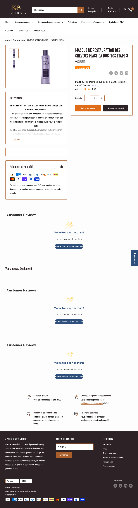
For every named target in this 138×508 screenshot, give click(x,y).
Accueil (8, 40)
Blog (104, 448)
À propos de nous (110, 453)
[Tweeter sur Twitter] (121, 73)
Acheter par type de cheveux (49, 22)
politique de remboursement (92, 403)
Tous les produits (19, 40)
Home (7, 22)
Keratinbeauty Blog (116, 22)
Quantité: (79, 98)
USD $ (24, 481)
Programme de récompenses (92, 22)
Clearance (9, 30)
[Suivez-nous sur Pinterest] (131, 486)
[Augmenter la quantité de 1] (101, 98)
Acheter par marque (22, 22)
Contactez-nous (39, 30)
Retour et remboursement (113, 457)
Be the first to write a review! (69, 246)
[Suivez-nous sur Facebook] (115, 486)
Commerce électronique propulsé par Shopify (20, 491)
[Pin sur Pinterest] (116, 73)
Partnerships (23, 30)
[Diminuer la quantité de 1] (87, 98)
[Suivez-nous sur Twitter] (120, 486)
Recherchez (107, 444)
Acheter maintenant (116, 108)
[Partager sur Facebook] (111, 73)
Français (10, 481)
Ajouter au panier (88, 108)
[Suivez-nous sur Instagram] (125, 486)
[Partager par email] (126, 73)
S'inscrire (64, 454)
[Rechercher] (80, 10)
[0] (130, 9)
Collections (72, 22)
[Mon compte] (125, 9)
